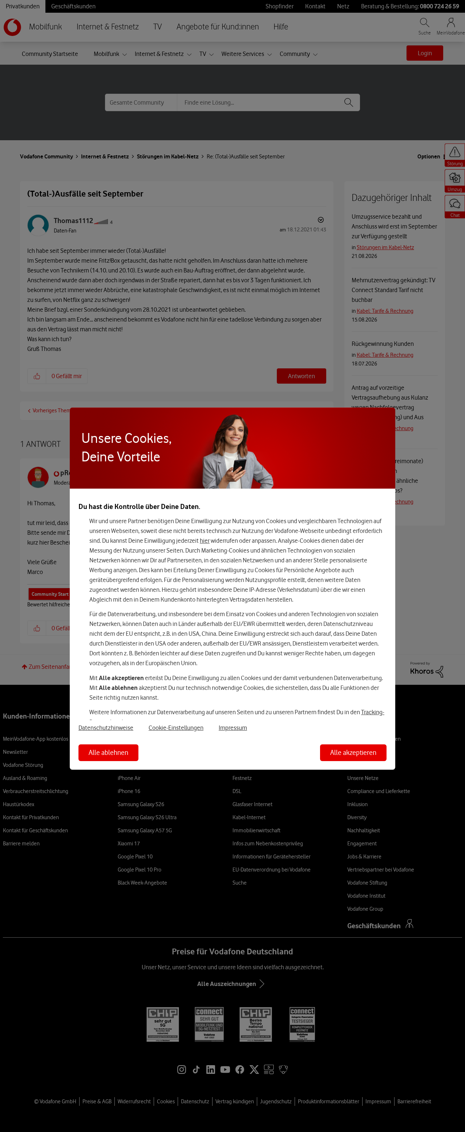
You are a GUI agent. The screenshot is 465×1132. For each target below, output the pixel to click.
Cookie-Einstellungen (176, 727)
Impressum (233, 727)
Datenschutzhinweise (105, 727)
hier (205, 540)
